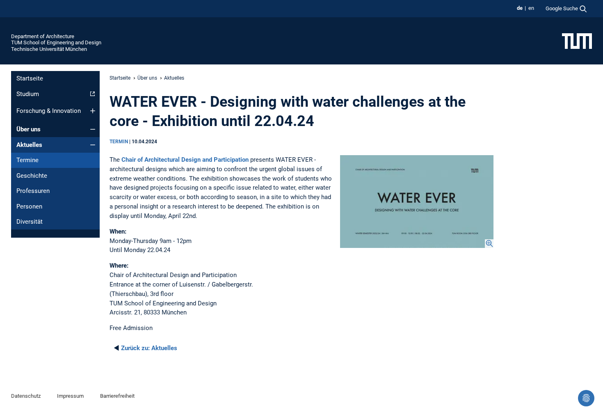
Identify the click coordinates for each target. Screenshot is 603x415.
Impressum (70, 396)
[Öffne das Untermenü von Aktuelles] (93, 145)
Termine (27, 160)
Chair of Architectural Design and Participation (185, 159)
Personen (29, 206)
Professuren (33, 191)
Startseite (29, 78)
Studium (27, 94)
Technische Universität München (49, 49)
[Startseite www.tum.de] (577, 40)
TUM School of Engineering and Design (56, 42)
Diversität (29, 221)
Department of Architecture (42, 36)
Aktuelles (29, 145)
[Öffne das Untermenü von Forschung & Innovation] (93, 111)
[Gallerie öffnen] (416, 201)
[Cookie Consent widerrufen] (586, 398)
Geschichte (31, 175)
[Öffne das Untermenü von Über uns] (93, 129)
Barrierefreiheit (117, 396)
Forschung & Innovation (48, 111)
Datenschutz (26, 396)
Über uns (28, 129)
